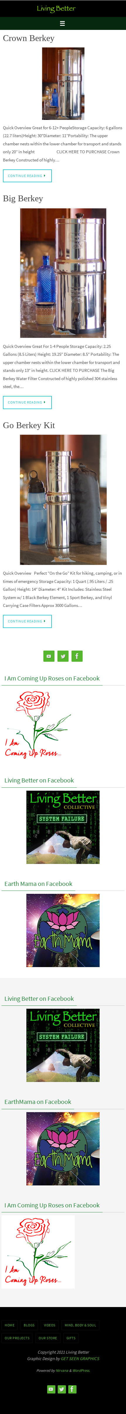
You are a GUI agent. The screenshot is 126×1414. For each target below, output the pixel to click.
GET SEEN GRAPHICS (80, 1358)
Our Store (48, 1338)
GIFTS (71, 1338)
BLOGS (29, 1325)
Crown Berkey (29, 38)
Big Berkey (23, 198)
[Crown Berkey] (63, 83)
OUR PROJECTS (17, 1338)
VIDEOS (49, 1325)
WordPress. (81, 1370)
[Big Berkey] (63, 272)
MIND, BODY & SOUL (80, 1325)
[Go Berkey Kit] (63, 500)
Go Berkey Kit (29, 425)
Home (9, 1325)
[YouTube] (49, 656)
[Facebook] (77, 656)
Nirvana (62, 1370)
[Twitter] (63, 656)
